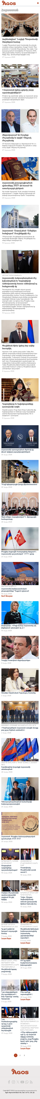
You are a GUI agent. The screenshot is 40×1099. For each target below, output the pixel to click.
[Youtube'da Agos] (22, 1082)
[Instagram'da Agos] (13, 1082)
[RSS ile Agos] (31, 1082)
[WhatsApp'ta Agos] (26, 1082)
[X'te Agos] (18, 1082)
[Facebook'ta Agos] (9, 1082)
